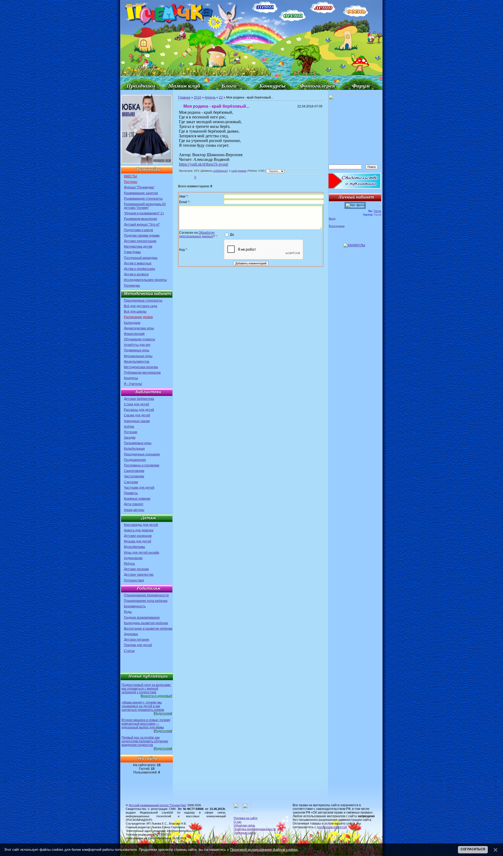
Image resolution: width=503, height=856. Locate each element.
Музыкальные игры (138, 356)
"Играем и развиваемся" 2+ (144, 213)
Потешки (130, 432)
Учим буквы (132, 252)
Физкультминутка (136, 361)
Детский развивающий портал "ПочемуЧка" (158, 805)
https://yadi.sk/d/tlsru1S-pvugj (203, 164)
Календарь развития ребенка (146, 623)
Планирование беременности (146, 595)
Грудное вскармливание (142, 617)
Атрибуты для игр (137, 345)
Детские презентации (140, 241)
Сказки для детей (137, 415)
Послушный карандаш (140, 258)
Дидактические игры (139, 328)
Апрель (210, 97)
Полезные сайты (245, 832)
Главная (184, 97)
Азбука (129, 426)
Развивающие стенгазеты (143, 198)
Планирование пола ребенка (145, 601)
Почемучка (132, 285)
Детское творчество (139, 574)
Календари (132, 323)
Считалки (131, 482)
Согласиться (473, 849)
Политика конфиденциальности (255, 829)
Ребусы (129, 563)
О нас (238, 821)
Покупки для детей (138, 645)
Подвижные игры (136, 350)
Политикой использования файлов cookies (264, 850)
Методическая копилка (141, 367)
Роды (128, 612)
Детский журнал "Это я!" (142, 224)
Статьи (129, 651)
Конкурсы (131, 378)
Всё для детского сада (140, 306)
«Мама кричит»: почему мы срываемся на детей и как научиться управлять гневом (143, 706)
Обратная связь (244, 825)
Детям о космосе (136, 274)
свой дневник (238, 171)
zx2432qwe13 (220, 171)
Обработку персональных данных (197, 234)
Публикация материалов (142, 372)
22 (221, 97)
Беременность (135, 606)
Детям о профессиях (139, 269)
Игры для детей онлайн (141, 552)
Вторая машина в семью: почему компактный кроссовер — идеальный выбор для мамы (146, 723)
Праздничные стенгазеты (143, 300)
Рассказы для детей (139, 410)
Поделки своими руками (142, 235)
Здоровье (131, 634)
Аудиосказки (133, 558)
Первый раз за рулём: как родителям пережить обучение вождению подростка (145, 741)
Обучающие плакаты (139, 339)
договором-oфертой (332, 827)
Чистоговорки (134, 476)
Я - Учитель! (133, 384)
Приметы (131, 493)
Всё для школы (135, 311)
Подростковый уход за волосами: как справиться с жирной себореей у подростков (146, 688)
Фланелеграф (134, 334)
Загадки (129, 437)
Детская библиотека (139, 399)
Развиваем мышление (140, 219)
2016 (197, 97)
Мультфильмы (134, 547)
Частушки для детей (139, 487)
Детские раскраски (138, 536)
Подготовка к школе (138, 230)
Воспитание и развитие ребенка (148, 628)
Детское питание (136, 639)
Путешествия (134, 580)
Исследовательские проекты (145, 280)
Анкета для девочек (138, 530)
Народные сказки (137, 421)
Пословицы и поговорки (141, 465)
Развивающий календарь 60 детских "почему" (145, 206)
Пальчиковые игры (137, 443)
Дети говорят (134, 504)
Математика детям (138, 246)
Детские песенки (136, 569)
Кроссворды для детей (141, 525)
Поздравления (135, 460)
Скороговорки (134, 471)
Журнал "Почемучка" (139, 187)
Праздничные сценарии (142, 454)
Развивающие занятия (141, 193)
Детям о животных (137, 263)
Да (232, 234)
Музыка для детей (137, 541)
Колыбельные (134, 448)
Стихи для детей (136, 404)
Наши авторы (134, 510)
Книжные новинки (137, 498)
